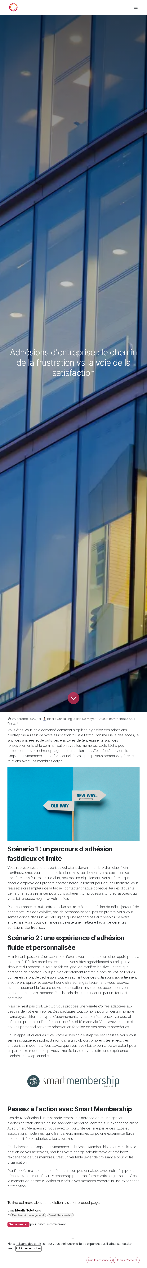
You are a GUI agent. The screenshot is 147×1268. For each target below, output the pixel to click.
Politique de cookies (28, 1248)
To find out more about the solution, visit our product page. (53, 1203)
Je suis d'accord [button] (126, 1260)
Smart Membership (60, 1215)
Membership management (28, 1215)
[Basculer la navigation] (136, 7)
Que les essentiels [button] (99, 1260)
